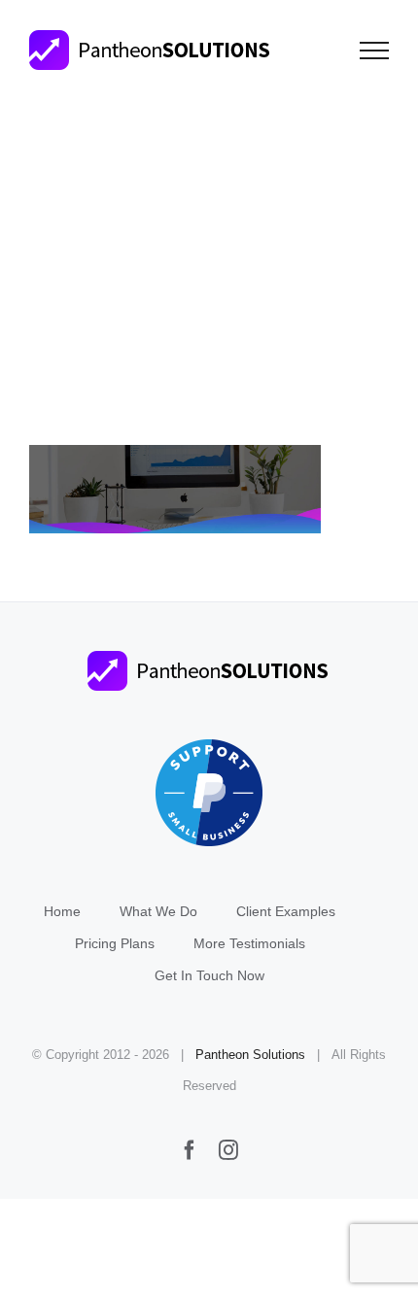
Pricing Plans (115, 943)
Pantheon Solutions (250, 1054)
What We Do (158, 911)
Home (62, 911)
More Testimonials (249, 943)
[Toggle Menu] (374, 50)
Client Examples (285, 911)
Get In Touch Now (209, 975)
